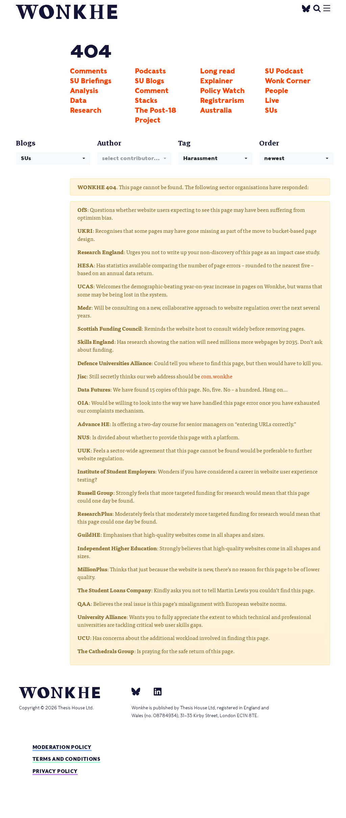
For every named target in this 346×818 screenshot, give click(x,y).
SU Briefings (91, 81)
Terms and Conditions (66, 759)
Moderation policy (62, 747)
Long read (217, 71)
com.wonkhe (216, 376)
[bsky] (139, 691)
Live (272, 100)
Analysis (84, 91)
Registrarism (222, 100)
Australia (216, 110)
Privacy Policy (55, 771)
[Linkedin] (155, 691)
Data (78, 100)
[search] (317, 8)
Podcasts (150, 71)
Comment (152, 91)
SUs (271, 110)
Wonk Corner (288, 81)
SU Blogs (149, 81)
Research (85, 110)
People (276, 91)
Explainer (216, 81)
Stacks (146, 100)
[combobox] (53, 158)
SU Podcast (284, 71)
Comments (88, 71)
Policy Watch (222, 91)
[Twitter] (306, 7)
